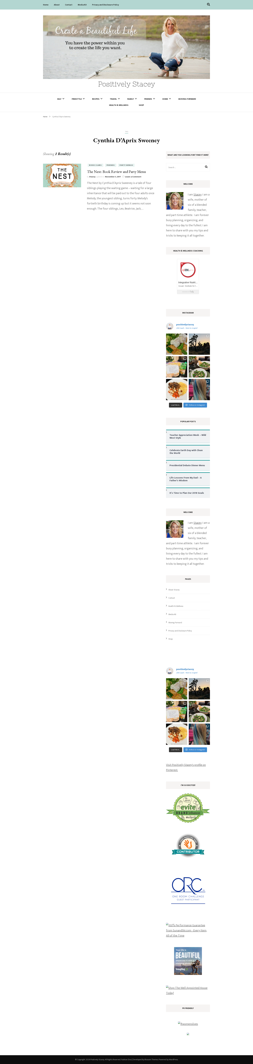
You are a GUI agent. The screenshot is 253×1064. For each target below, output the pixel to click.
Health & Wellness (118, 105)
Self (59, 99)
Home (45, 4)
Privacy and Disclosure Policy (105, 4)
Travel (113, 99)
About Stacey (174, 589)
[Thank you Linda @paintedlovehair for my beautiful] (199, 389)
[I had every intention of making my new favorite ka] (176, 366)
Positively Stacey (126, 84)
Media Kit (82, 4)
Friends (148, 99)
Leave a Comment (133, 176)
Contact (68, 4)
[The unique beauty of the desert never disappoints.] (199, 344)
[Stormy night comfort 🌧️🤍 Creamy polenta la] (176, 389)
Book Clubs (95, 165)
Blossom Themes (151, 1059)
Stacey (92, 176)
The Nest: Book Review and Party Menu (116, 171)
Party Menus (126, 165)
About (57, 4)
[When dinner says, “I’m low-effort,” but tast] (199, 366)
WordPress (173, 1059)
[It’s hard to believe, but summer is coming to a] (176, 344)
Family (130, 99)
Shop (141, 105)
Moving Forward (187, 99)
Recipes (95, 99)
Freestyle (77, 99)
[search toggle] (208, 4)
